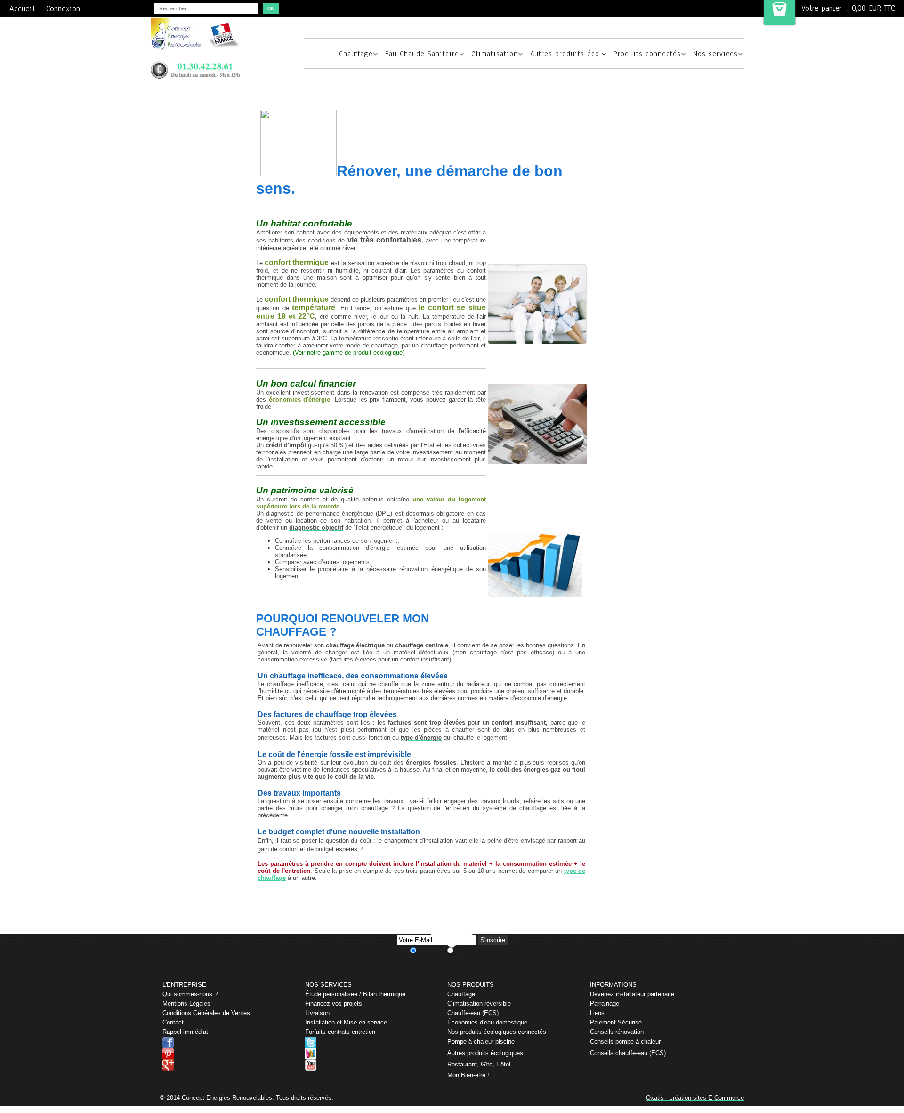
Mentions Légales (186, 1003)
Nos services (715, 53)
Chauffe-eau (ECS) (473, 1012)
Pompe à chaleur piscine (481, 1041)
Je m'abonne (431, 949)
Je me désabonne (474, 949)
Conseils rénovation (617, 1031)
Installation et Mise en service (346, 1022)
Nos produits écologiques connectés (496, 1031)
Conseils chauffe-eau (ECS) (628, 1053)
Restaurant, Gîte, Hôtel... (481, 1064)
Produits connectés (647, 53)
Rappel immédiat (185, 1031)
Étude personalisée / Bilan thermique (355, 994)
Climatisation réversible (479, 1003)
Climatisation (494, 53)
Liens (597, 1012)
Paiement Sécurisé (616, 1022)
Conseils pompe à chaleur (625, 1041)
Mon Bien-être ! (468, 1075)
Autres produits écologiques (485, 1053)
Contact (173, 1022)
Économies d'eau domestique (487, 1022)
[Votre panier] (779, 12)
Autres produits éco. (565, 53)
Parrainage (604, 1003)
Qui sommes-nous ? (190, 994)
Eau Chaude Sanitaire (422, 53)
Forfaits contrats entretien (340, 1031)
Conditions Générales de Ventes (206, 1012)
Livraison (317, 1012)
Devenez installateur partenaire (632, 994)
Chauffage (356, 53)
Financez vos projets (333, 1003)
